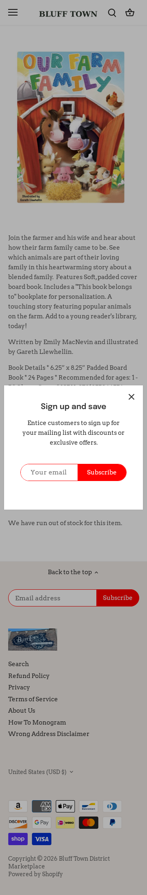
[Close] (131, 397)
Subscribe (102, 472)
